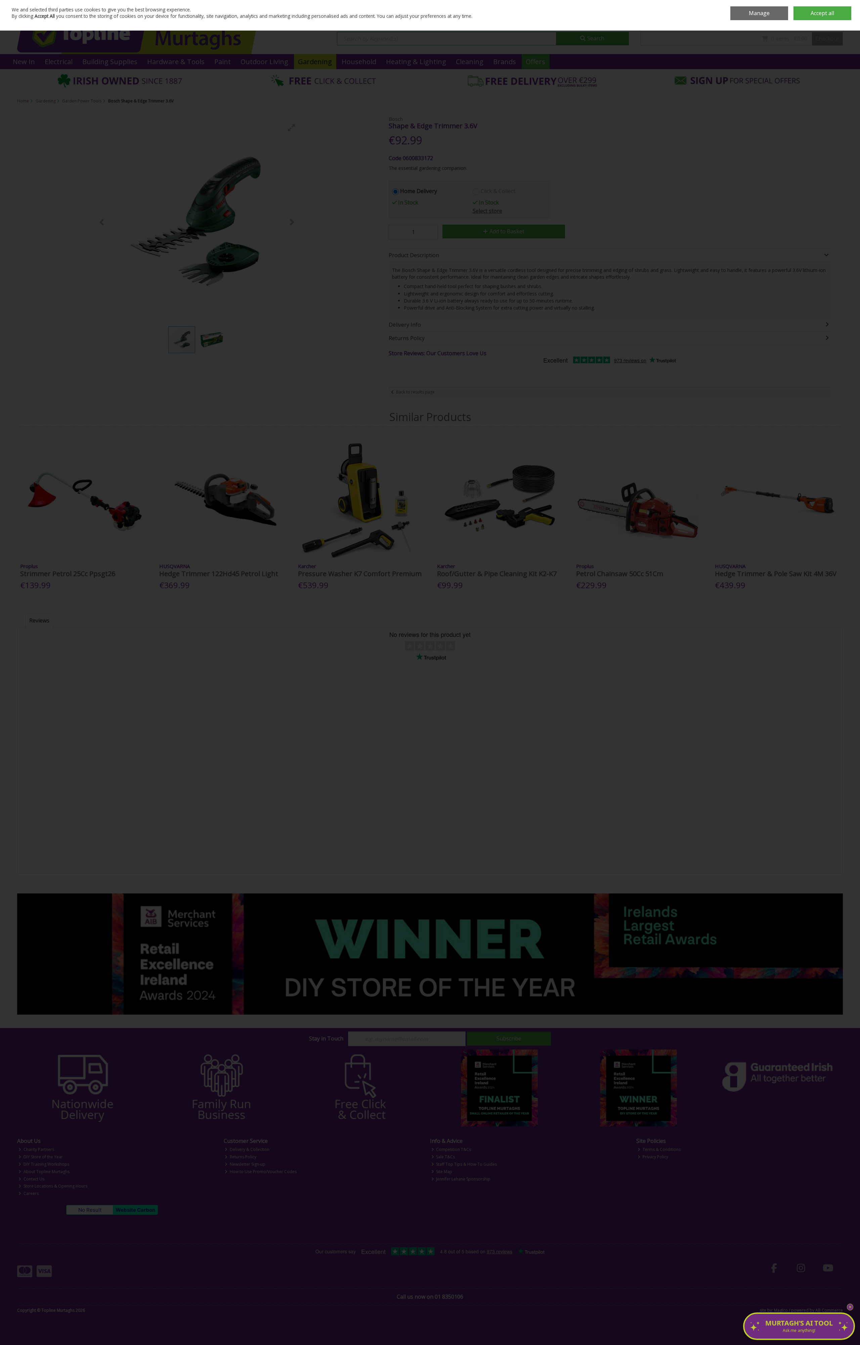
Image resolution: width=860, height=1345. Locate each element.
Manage (759, 13)
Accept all (822, 13)
